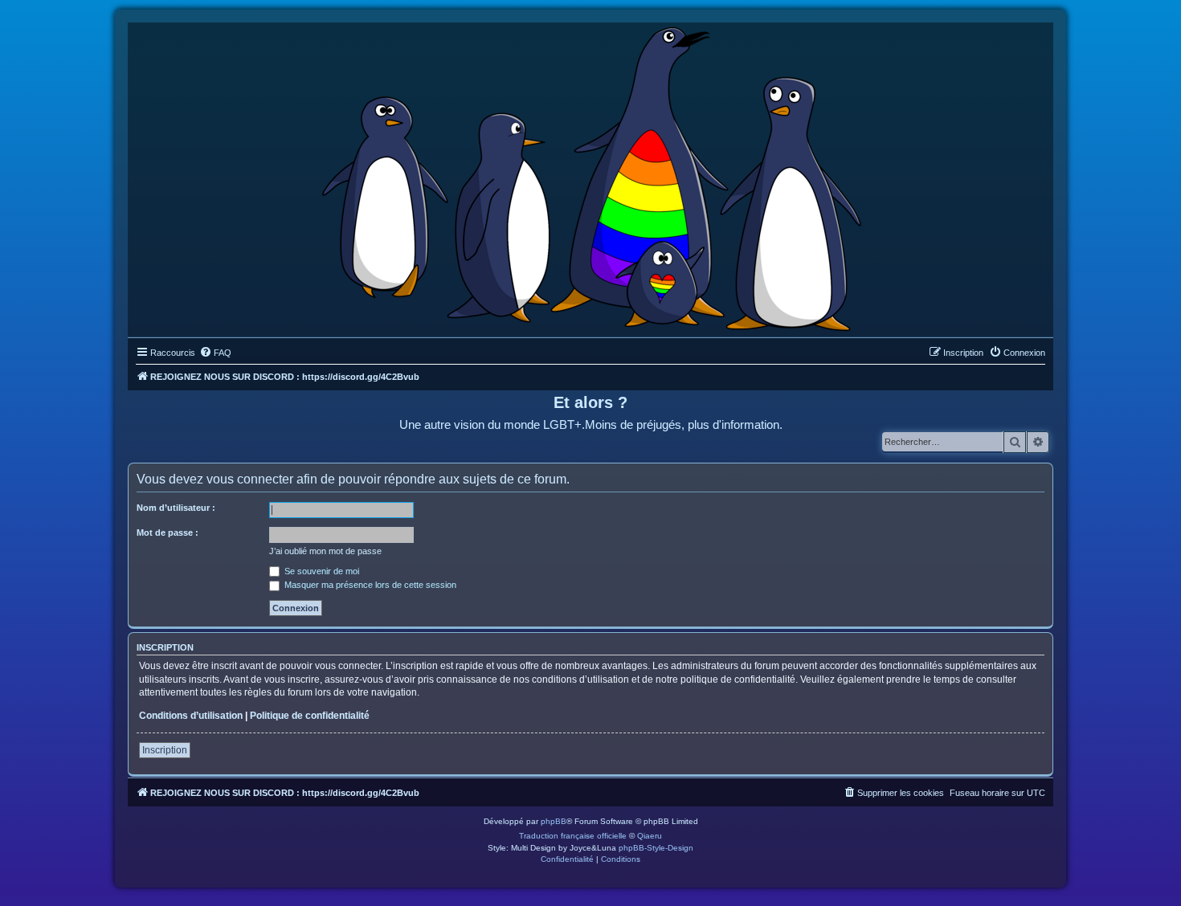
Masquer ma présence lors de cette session (369, 585)
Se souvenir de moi (320, 571)
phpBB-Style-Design (656, 847)
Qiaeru (649, 835)
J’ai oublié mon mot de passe (325, 551)
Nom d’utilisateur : (176, 507)
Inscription (164, 750)
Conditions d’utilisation (191, 715)
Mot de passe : (167, 532)
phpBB (553, 821)
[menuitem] (215, 352)
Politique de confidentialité (310, 715)
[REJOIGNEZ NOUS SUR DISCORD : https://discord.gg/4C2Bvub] (591, 176)
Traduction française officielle (573, 835)
